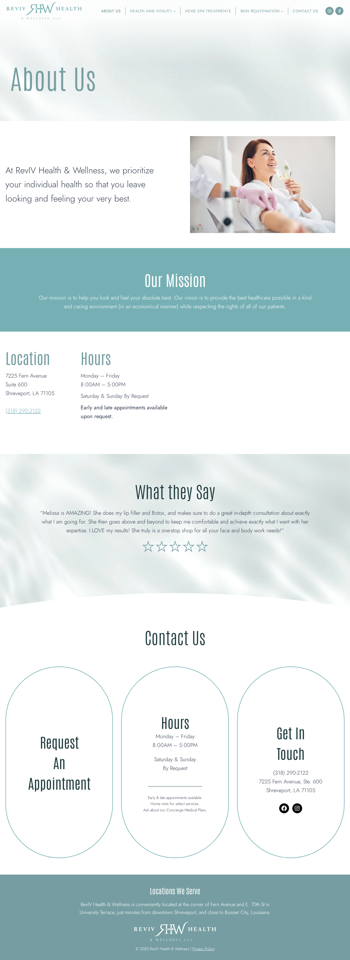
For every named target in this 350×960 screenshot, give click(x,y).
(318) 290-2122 (23, 411)
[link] (175, 515)
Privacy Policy (203, 949)
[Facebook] (339, 11)
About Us (111, 11)
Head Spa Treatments (208, 11)
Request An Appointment (59, 762)
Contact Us (305, 11)
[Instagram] (329, 11)
